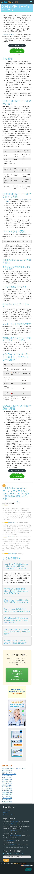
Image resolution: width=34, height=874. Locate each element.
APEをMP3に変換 (6, 785)
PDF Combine (15, 824)
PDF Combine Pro (11, 840)
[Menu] (31, 2)
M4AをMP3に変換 (7, 800)
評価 (17, 501)
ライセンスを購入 (17, 51)
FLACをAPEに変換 (7, 790)
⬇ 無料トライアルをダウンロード (17, 674)
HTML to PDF (14, 821)
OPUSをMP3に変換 (7, 776)
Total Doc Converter (16, 831)
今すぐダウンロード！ (17, 45)
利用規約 (5, 812)
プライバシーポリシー (9, 814)
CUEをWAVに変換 (7, 788)
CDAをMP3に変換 (7, 772)
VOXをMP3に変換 (6, 794)
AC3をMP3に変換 (6, 781)
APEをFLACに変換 (7, 783)
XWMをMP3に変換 (7, 779)
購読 (6, 860)
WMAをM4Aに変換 (7, 798)
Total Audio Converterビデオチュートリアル (13, 768)
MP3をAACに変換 (7, 777)
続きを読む (22, 691)
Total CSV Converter (15, 835)
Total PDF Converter (14, 845)
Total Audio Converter (8, 34)
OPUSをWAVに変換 (7, 792)
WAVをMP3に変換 (7, 770)
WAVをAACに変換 (7, 796)
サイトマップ (6, 810)
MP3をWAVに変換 (7, 801)
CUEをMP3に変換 (7, 787)
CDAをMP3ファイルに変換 (9, 774)
